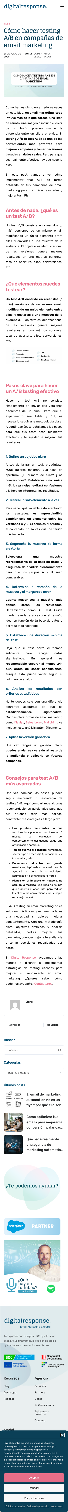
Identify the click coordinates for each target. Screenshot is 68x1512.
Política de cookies (15, 1506)
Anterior (15, 1025)
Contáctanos (43, 983)
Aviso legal (57, 1506)
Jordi (28, 53)
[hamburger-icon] (62, 6)
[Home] (25, 6)
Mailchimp (51, 722)
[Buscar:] (34, 1050)
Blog (7, 24)
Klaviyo (19, 722)
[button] (62, 1435)
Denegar (34, 1487)
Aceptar (34, 1477)
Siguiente (53, 1025)
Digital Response (23, 957)
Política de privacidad (38, 1506)
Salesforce (33, 722)
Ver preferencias (34, 1498)
